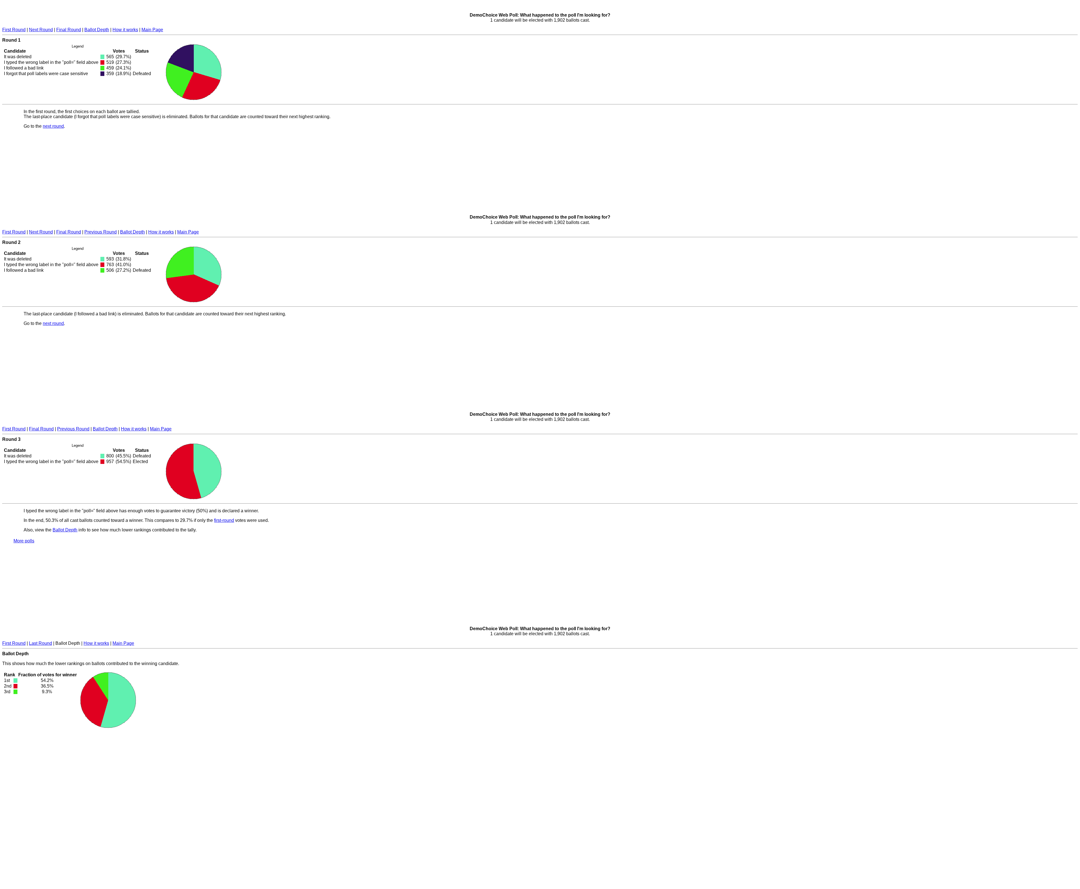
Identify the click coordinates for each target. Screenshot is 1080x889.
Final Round (68, 29)
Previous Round (100, 232)
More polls (24, 540)
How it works (125, 29)
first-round (224, 520)
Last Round (40, 643)
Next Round (41, 29)
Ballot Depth (96, 29)
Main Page (152, 29)
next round (53, 126)
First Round (14, 29)
